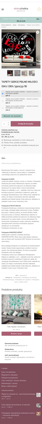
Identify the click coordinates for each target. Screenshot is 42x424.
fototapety (21, 25)
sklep (14, 25)
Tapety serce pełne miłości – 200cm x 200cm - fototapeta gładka (22, 92)
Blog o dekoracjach (9, 386)
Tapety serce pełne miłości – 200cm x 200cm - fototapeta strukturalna (22, 99)
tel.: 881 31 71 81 (8, 137)
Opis (3, 158)
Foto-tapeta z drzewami (16, 327)
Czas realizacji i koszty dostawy (14, 380)
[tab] (21, 158)
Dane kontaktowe (9, 372)
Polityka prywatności (10, 378)
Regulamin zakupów (10, 375)
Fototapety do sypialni (23, 279)
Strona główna (6, 25)
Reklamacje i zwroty (10, 383)
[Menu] (5, 9)
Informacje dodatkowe (11, 163)
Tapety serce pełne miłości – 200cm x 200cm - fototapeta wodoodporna (22, 107)
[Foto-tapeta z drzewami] (16, 309)
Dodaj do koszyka (25, 124)
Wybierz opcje (16, 333)
